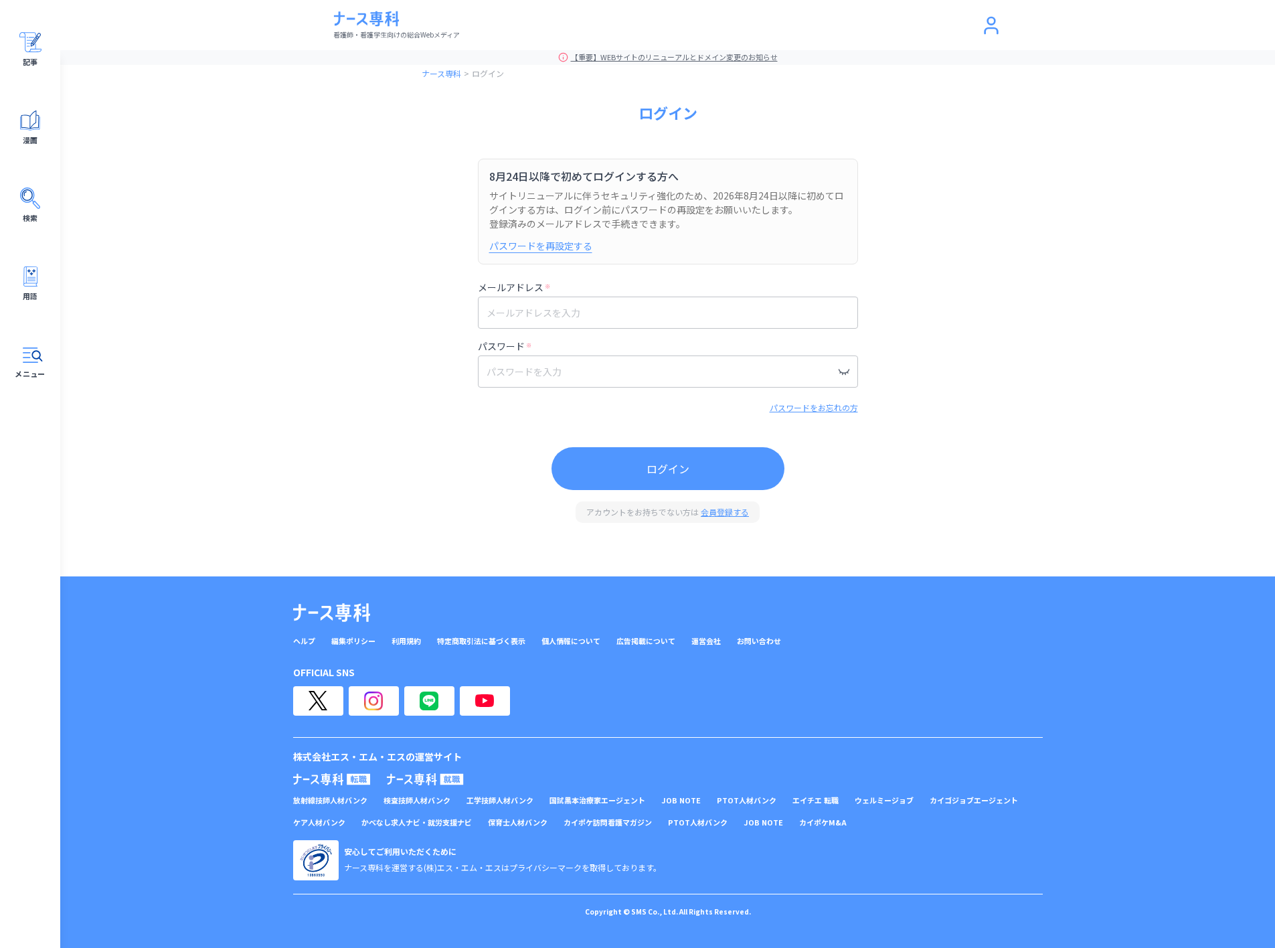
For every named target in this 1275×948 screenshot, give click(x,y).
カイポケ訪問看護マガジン (608, 822)
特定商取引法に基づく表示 (481, 641)
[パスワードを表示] (844, 372)
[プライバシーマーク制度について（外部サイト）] (316, 860)
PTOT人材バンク (746, 800)
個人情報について (570, 641)
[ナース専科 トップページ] (331, 612)
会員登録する (725, 512)
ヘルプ (304, 641)
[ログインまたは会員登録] (991, 25)
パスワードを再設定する (540, 245)
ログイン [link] (488, 73)
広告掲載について (645, 641)
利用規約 (406, 641)
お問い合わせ (759, 641)
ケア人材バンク (319, 822)
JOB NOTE (681, 800)
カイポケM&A (823, 822)
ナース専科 (441, 73)
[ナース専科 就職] (425, 779)
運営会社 (706, 641)
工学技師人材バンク (499, 800)
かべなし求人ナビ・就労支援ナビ (416, 822)
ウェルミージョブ (884, 800)
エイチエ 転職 (815, 800)
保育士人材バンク (517, 822)
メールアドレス (514, 287)
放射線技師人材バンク (330, 800)
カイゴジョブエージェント (974, 800)
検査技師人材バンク (417, 800)
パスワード (504, 346)
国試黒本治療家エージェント (597, 800)
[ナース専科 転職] (332, 779)
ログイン (668, 469)
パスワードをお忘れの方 (814, 407)
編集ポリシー (353, 641)
